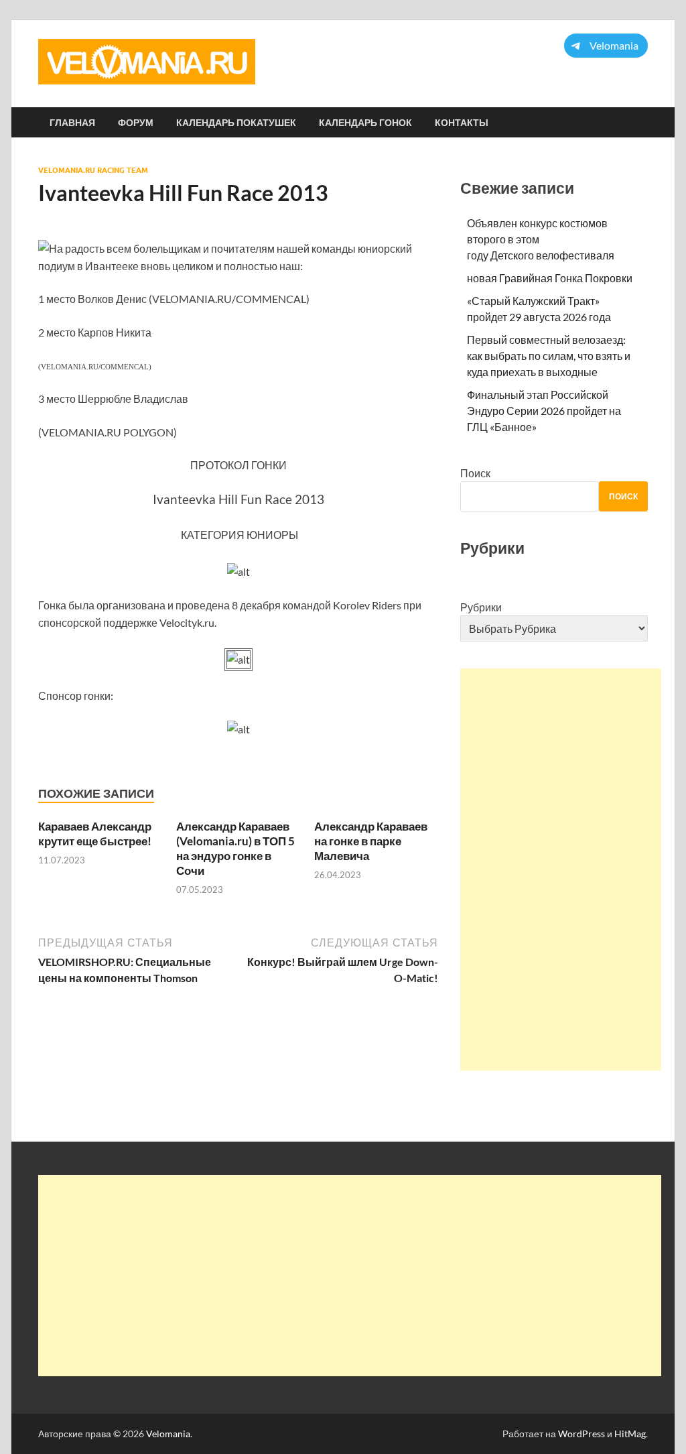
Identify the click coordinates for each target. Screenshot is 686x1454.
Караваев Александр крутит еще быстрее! (94, 833)
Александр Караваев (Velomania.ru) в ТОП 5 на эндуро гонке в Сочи (235, 848)
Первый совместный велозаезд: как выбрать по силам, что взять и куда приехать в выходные (548, 355)
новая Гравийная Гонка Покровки (549, 277)
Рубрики (481, 607)
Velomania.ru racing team (93, 170)
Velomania (168, 1433)
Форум (135, 122)
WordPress (581, 1433)
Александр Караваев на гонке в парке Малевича (370, 841)
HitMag (630, 1433)
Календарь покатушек (236, 122)
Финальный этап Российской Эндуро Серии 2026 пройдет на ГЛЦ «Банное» (544, 410)
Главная (72, 122)
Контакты (461, 122)
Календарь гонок (365, 122)
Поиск (475, 473)
